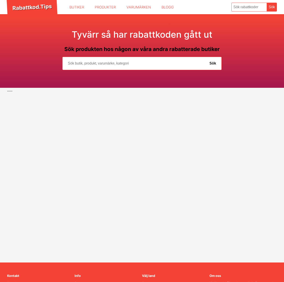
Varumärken (138, 7)
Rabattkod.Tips (32, 7)
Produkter (105, 7)
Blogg (168, 7)
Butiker (76, 7)
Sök (272, 7)
